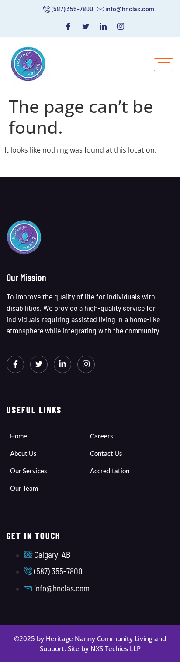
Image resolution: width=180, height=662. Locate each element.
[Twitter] (85, 26)
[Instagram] (120, 26)
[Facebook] (68, 26)
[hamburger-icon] (163, 64)
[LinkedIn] (103, 26)
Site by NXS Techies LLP (104, 648)
